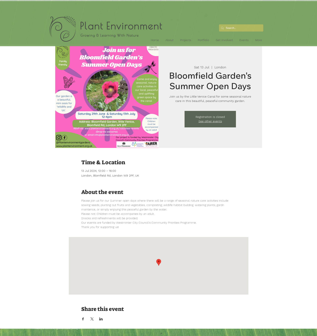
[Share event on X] (92, 318)
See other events (210, 121)
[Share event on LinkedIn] (101, 318)
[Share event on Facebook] (83, 318)
